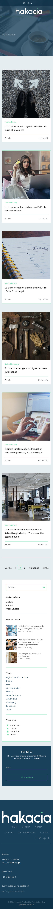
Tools (8, 709)
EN (24, 3)
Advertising (11, 698)
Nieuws (9, 605)
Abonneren (26, 777)
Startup (9, 691)
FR (28, 3)
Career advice (13, 688)
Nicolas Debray (24, 659)
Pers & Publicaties (26, 832)
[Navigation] (48, 11)
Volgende (34, 568)
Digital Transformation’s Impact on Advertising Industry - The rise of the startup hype (24, 533)
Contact (44, 832)
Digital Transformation (17, 677)
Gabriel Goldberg (25, 631)
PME (8, 684)
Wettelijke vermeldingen (13, 891)
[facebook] (35, 838)
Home (14, 826)
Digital (9, 681)
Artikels (8, 138)
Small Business (13, 695)
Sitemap (22, 905)
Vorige (8, 568)
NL (31, 3)
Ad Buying (11, 702)
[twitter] (39, 838)
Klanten (38, 826)
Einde (46, 568)
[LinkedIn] (49, 838)
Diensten (26, 826)
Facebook (11, 706)
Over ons (9, 832)
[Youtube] (44, 838)
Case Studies (12, 608)
